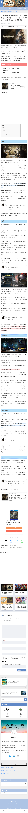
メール (4, 646)
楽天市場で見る (14, 531)
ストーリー (5, 129)
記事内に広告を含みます (13, 26)
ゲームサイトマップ (5, 773)
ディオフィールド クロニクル (16, 547)
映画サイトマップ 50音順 (7, 767)
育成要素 (4, 132)
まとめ (4, 135)
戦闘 (4, 130)
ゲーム (6, 8)
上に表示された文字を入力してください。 (11, 664)
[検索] (25, 699)
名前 (3, 640)
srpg (7, 547)
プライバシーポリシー (20, 803)
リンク (2, 776)
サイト (3, 651)
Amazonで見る (14, 527)
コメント (4, 624)
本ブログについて (11, 803)
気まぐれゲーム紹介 (11, 545)
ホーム (2, 8)
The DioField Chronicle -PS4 (13, 522)
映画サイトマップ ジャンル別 (15, 8)
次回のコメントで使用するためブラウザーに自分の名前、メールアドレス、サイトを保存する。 (14, 658)
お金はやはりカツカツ (7, 134)
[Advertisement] (14, 108)
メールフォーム (14, 805)
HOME (15, 801)
